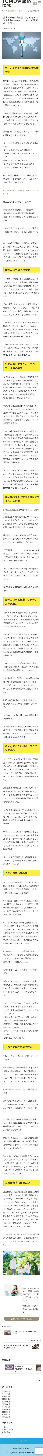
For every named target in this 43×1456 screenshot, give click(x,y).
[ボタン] (35, 4)
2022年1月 (6, 1394)
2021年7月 (6, 1407)
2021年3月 (6, 1417)
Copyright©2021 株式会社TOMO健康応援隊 (21, 1453)
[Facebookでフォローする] (17, 1441)
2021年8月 (6, 1404)
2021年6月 (6, 1409)
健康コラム (6, 1432)
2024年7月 (6, 1391)
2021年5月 (6, 1412)
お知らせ (5, 1427)
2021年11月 (6, 1396)
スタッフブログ (7, 1429)
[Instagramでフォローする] (21, 1441)
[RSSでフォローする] (25, 1441)
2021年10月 (6, 1399)
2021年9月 (6, 1402)
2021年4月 (6, 1414)
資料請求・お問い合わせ (21, 1319)
